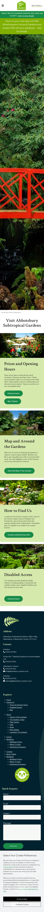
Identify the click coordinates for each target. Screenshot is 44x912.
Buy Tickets (13, 401)
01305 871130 (10, 662)
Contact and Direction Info (19, 535)
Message (7, 823)
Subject (7, 813)
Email (6, 803)
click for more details (26, 16)
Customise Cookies (22, 904)
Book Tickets (36, 5)
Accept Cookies (22, 899)
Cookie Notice (8, 867)
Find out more (13, 393)
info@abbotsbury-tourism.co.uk (17, 671)
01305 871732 (10, 678)
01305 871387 (10, 652)
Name (6, 794)
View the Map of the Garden (19, 471)
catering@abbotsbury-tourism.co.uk (18, 681)
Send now (13, 846)
